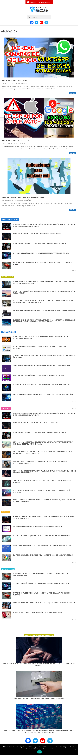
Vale (39, 752)
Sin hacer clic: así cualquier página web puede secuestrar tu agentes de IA (41, 253)
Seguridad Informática (24, 200)
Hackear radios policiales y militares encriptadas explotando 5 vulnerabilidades (44, 310)
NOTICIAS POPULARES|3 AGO (14, 81)
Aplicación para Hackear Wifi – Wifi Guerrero (23, 197)
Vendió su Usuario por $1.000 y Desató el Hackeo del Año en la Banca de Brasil (42, 536)
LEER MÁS (72, 93)
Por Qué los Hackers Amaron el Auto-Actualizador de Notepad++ (37, 526)
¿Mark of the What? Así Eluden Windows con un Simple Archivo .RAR (38, 375)
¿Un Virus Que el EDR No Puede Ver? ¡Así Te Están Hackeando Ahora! (38, 612)
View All (74, 270)
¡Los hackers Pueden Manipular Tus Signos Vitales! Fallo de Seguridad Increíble (43, 394)
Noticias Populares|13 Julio (15, 141)
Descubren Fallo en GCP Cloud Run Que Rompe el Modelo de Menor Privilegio (41, 385)
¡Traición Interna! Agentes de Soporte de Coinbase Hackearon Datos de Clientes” (43, 545)
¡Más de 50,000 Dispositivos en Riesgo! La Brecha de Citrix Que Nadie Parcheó (41, 365)
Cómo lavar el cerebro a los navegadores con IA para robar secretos (39, 243)
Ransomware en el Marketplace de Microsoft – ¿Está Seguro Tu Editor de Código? (44, 602)
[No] (75, 750)
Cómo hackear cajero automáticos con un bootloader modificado (39, 698)
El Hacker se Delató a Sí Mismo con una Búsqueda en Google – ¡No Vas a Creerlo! (43, 555)
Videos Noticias (22, 83)
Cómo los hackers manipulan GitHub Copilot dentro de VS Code (37, 234)
